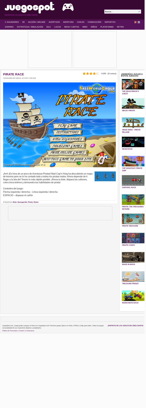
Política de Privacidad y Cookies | (13, 331)
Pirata (30, 202)
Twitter (139, 22)
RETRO (120, 27)
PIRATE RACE (13, 74)
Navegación (22, 202)
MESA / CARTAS (71, 27)
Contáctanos (30, 331)
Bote (15, 202)
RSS (135, 22)
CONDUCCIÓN (94, 22)
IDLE (48, 27)
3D (23, 22)
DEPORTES (110, 22)
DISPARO (9, 27)
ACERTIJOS (54, 22)
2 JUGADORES (12, 22)
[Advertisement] (50, 49)
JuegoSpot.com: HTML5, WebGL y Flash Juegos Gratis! (53, 8)
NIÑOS (94, 27)
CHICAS (80, 22)
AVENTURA (68, 22)
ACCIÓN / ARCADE (36, 22)
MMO (84, 27)
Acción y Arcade (29, 78)
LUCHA (57, 27)
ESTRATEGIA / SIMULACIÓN (30, 27)
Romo (36, 202)
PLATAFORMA (107, 27)
